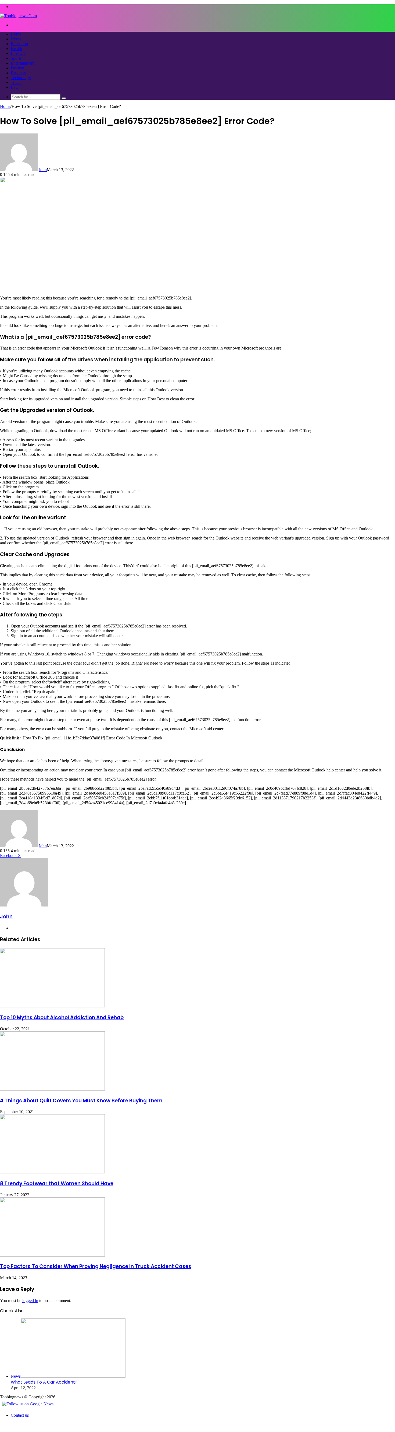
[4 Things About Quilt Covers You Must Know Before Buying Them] (52, 1089)
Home (16, 34)
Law (15, 87)
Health (16, 48)
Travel (16, 82)
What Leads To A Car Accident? (44, 1382)
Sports (16, 58)
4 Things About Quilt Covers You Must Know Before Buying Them (81, 1100)
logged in (30, 1300)
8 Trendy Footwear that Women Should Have (56, 1183)
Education (19, 43)
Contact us (20, 1415)
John (43, 169)
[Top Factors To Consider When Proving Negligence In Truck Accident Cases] (52, 1255)
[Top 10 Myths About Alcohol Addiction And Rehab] (52, 1006)
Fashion (17, 68)
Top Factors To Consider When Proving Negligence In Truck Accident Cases (95, 1266)
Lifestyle (18, 53)
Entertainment (22, 63)
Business (18, 72)
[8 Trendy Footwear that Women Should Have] (52, 1172)
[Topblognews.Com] (18, 15)
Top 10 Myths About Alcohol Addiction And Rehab (62, 1017)
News (16, 39)
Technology (21, 77)
